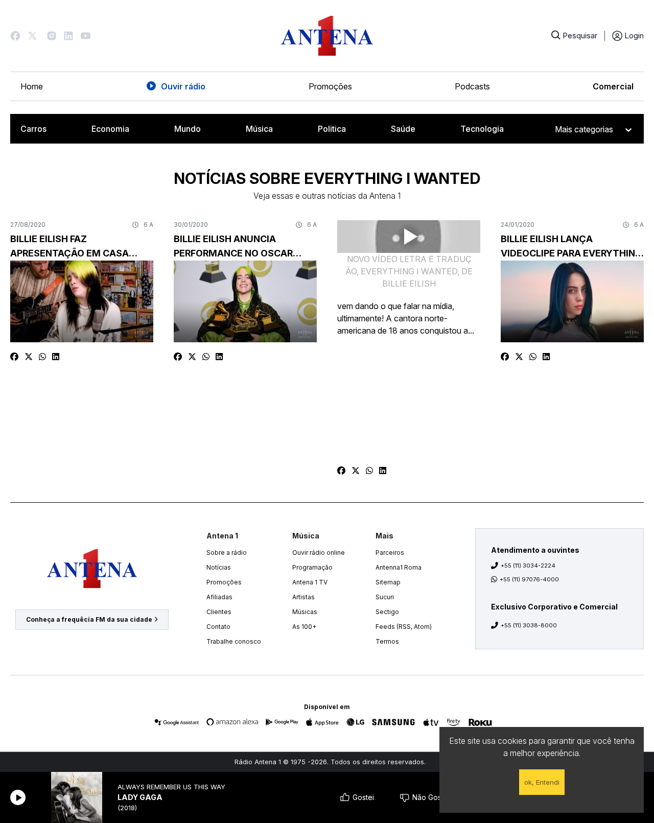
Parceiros (390, 552)
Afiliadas (219, 597)
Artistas (303, 597)
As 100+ (304, 626)
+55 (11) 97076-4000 (529, 579)
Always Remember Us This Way (171, 787)
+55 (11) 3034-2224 (528, 565)
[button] (15, 36)
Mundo (187, 129)
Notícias (218, 567)
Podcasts (472, 86)
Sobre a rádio (226, 552)
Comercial (613, 86)
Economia (110, 129)
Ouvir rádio (183, 86)
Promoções (330, 86)
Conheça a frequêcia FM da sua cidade (89, 619)
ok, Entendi (541, 782)
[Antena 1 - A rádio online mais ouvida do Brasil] (327, 35)
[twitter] (29, 356)
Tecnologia (482, 129)
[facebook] (14, 356)
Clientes (218, 612)
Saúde (403, 129)
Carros (33, 129)
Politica (332, 129)
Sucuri (385, 597)
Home (31, 86)
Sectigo (387, 612)
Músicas (304, 612)
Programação (312, 567)
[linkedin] (55, 356)
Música (259, 129)
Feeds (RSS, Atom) (404, 626)
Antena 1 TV (310, 582)
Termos (387, 641)
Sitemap (388, 582)
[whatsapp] (42, 356)
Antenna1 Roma (399, 567)
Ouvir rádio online (318, 552)
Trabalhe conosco (233, 641)
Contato (218, 626)
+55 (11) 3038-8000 (529, 625)
